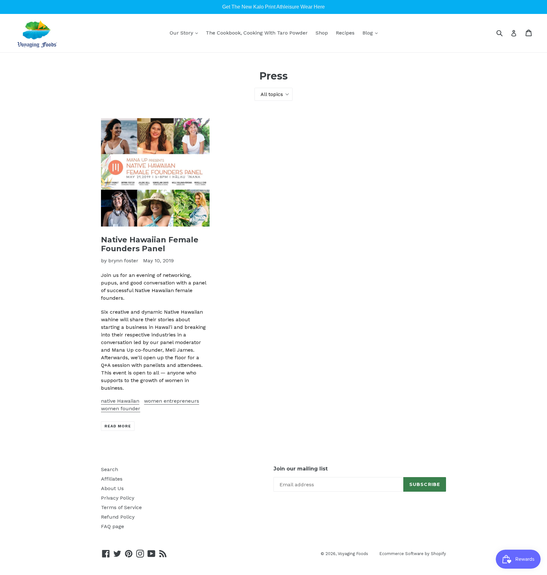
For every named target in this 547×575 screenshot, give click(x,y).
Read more (117, 426)
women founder (120, 409)
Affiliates (112, 479)
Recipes (345, 33)
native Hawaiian (120, 401)
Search (109, 469)
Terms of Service (121, 507)
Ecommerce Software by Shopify (412, 553)
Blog (368, 33)
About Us (112, 488)
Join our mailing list (301, 469)
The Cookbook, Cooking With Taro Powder (257, 33)
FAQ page (112, 526)
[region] (273, 7)
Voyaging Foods (353, 553)
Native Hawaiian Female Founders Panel (149, 244)
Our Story (182, 33)
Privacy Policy (117, 498)
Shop (322, 33)
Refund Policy (118, 517)
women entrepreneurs (171, 401)
